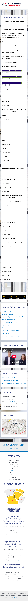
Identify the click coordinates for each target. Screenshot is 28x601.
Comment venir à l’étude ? (9, 378)
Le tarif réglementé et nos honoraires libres (14, 383)
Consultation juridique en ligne (10, 336)
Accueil (6, 444)
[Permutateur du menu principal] (25, 4)
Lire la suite (17, 560)
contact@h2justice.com (11, 401)
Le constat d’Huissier (7, 314)
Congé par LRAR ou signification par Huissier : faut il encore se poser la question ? (13, 520)
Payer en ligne (14, 448)
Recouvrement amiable (8, 319)
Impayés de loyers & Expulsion (17, 445)
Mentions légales (18, 598)
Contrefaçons (5, 333)
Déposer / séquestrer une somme (11, 330)
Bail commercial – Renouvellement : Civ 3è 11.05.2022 (13, 567)
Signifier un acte (6, 311)
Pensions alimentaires (8, 328)
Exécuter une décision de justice (10, 322)
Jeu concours (5, 325)
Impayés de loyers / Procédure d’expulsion (13, 317)
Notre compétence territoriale (10, 380)
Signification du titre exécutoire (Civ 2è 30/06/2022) (13, 544)
